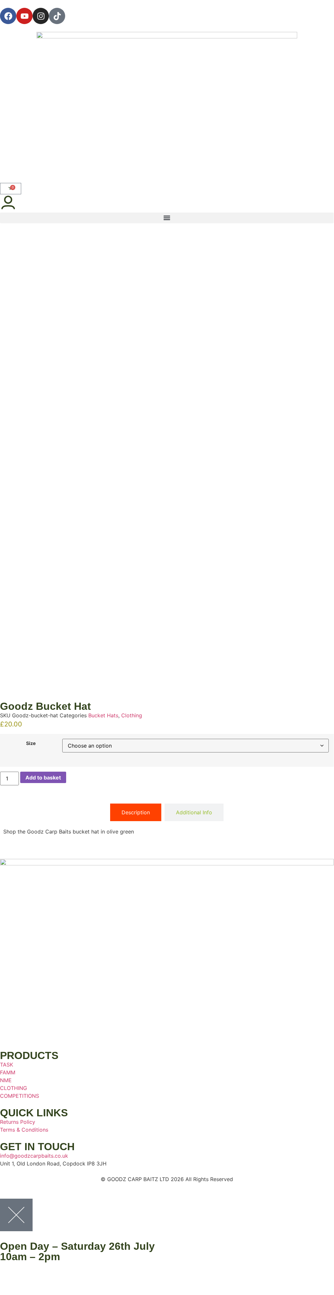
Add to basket (43, 777)
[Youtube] (24, 16)
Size (31, 743)
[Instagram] (41, 16)
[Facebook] (8, 16)
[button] (167, 218)
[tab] (135, 812)
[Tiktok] (57, 16)
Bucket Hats (103, 715)
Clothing (131, 715)
